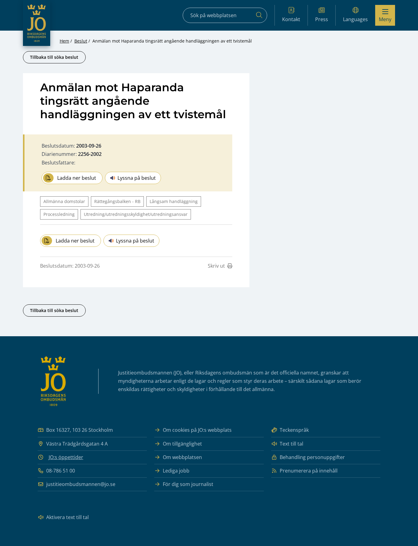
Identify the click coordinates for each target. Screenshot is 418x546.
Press (321, 19)
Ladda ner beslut (76, 178)
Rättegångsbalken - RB (117, 201)
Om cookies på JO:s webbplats (197, 430)
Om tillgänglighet (182, 443)
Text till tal (291, 443)
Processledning (59, 214)
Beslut (80, 41)
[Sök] (259, 15)
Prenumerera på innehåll (309, 470)
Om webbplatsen (182, 457)
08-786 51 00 (60, 470)
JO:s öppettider (66, 457)
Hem (64, 41)
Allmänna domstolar (64, 201)
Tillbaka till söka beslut (54, 57)
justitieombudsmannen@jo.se (80, 484)
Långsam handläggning (174, 201)
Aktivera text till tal (67, 517)
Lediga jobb (176, 470)
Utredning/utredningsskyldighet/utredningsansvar (136, 214)
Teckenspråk (294, 430)
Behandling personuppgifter (312, 457)
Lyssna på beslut (137, 178)
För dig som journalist (188, 484)
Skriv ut (216, 265)
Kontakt (291, 19)
